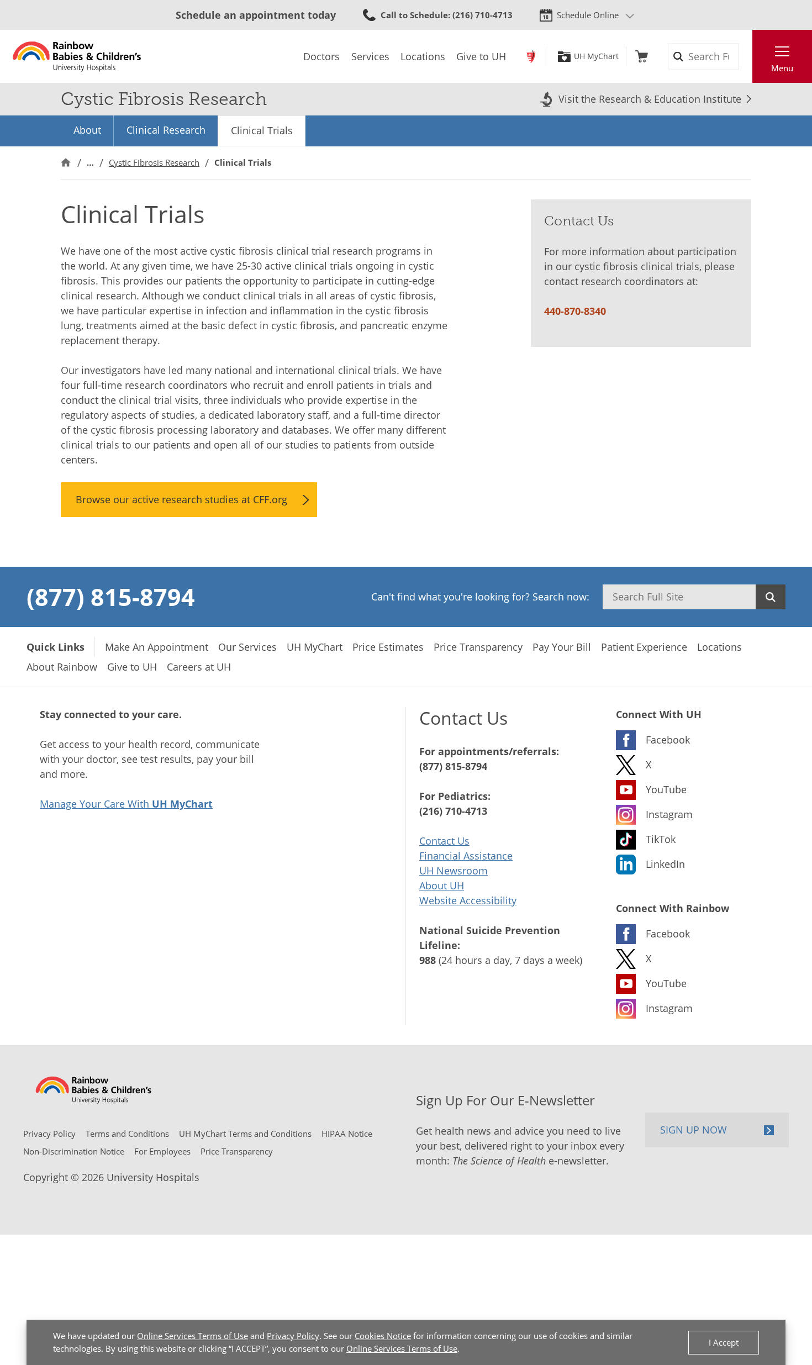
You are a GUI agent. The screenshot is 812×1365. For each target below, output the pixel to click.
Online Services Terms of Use (192, 1335)
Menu (782, 67)
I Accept (724, 1342)
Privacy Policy (293, 1335)
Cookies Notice (383, 1335)
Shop (641, 56)
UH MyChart (596, 56)
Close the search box (746, 56)
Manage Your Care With (126, 803)
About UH (441, 885)
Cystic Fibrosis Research (154, 162)
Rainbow (531, 56)
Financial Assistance (466, 855)
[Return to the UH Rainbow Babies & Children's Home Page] (77, 56)
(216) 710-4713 (453, 811)
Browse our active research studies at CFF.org (181, 499)
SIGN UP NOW (693, 1129)
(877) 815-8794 (111, 597)
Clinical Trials (262, 130)
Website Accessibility (467, 900)
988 (427, 960)
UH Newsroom (453, 870)
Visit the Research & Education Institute (649, 99)
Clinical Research (165, 129)
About (87, 129)
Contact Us (444, 840)
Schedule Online (588, 14)
